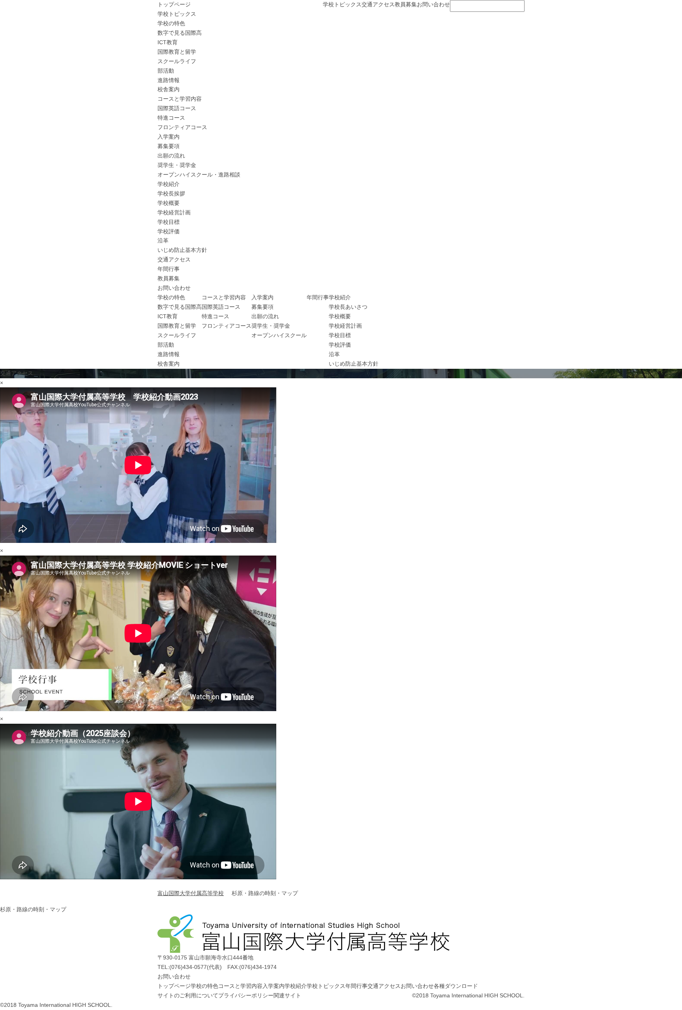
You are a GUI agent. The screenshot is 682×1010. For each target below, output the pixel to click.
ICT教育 (167, 42)
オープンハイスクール (279, 335)
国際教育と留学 (176, 52)
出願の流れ (171, 155)
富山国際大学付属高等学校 (190, 893)
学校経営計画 (174, 212)
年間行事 (168, 269)
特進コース (171, 118)
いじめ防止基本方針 (182, 250)
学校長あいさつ (348, 307)
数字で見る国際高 (179, 33)
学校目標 (168, 222)
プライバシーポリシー (246, 995)
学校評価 (168, 231)
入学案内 (168, 136)
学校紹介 (168, 184)
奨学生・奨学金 (176, 165)
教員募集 (406, 4)
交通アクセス (378, 4)
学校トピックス (342, 4)
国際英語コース (176, 108)
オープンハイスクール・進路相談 (198, 174)
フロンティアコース (182, 127)
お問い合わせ (433, 4)
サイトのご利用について (187, 995)
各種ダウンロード (456, 986)
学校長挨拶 (171, 193)
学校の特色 (171, 23)
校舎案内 (168, 89)
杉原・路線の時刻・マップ (33, 909)
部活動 (165, 71)
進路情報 (168, 80)
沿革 (163, 240)
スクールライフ (176, 61)
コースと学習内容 (179, 99)
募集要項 (168, 146)
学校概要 (168, 203)
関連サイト (287, 995)
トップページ (174, 4)
